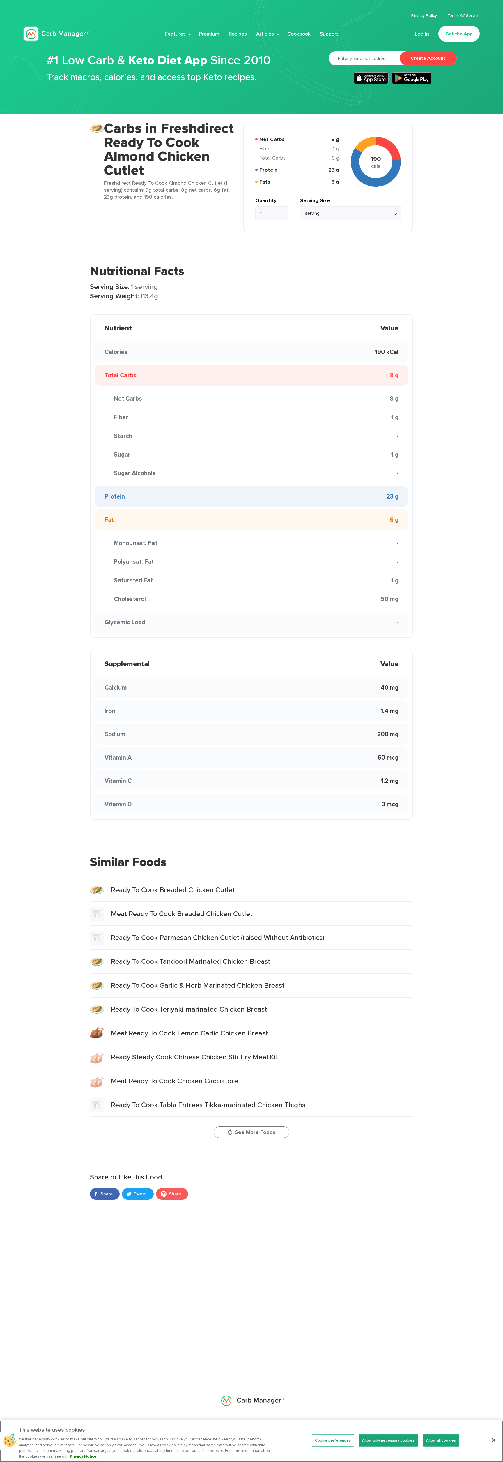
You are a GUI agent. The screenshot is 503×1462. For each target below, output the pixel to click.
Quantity (266, 200)
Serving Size (315, 200)
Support (329, 33)
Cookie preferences (333, 1440)
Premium (209, 33)
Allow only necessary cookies (388, 1440)
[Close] (493, 1440)
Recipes (238, 33)
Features (175, 33)
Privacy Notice (83, 1456)
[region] (251, 1441)
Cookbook (299, 33)
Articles (265, 33)
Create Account (428, 58)
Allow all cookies (441, 1440)
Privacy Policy (424, 15)
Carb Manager (56, 34)
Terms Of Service (464, 15)
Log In (422, 33)
